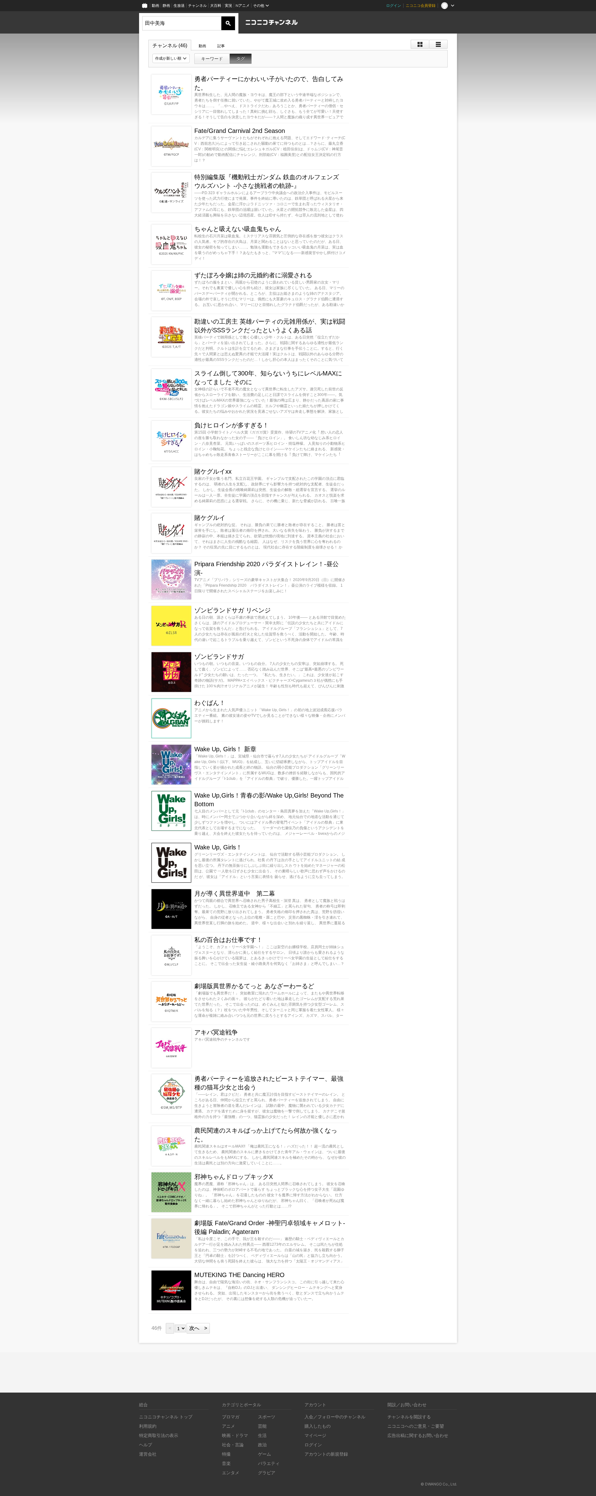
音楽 (226, 1463)
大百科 (215, 5)
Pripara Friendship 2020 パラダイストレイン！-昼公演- (266, 568)
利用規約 (147, 1426)
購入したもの (318, 1426)
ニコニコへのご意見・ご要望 (415, 1426)
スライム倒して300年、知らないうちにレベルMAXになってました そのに (268, 377)
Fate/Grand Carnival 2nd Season (239, 130)
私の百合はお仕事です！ (228, 939)
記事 (221, 46)
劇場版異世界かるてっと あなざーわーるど (254, 986)
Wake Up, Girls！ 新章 (225, 749)
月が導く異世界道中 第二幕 (234, 893)
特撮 (226, 1454)
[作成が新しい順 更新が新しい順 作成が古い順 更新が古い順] (171, 58)
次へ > (198, 1328)
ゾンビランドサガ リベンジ (232, 610)
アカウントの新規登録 (326, 1454)
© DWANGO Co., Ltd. (439, 1484)
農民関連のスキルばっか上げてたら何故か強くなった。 (265, 1135)
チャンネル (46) (169, 45)
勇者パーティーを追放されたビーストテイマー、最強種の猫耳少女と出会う (268, 1083)
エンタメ (230, 1472)
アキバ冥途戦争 (216, 1032)
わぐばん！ (209, 702)
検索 (228, 23)
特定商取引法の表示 (158, 1435)
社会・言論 (233, 1444)
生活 (262, 1435)
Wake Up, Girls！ (218, 847)
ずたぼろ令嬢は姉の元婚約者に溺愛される (253, 275)
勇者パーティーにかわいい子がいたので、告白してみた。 (268, 83)
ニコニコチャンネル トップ (165, 1416)
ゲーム (264, 1454)
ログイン (393, 5)
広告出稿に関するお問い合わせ (417, 1435)
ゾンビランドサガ (219, 656)
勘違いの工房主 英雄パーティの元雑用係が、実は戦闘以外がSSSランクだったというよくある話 (269, 326)
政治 (262, 1444)
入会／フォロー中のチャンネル (335, 1416)
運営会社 (147, 1454)
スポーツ (266, 1416)
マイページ (315, 1435)
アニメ (228, 1426)
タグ (240, 58)
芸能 (262, 1426)
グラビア (266, 1472)
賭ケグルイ (209, 517)
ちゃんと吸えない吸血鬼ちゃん (237, 228)
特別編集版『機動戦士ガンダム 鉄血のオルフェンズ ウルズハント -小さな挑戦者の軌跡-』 (266, 181)
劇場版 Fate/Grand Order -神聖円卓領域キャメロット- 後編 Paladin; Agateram (269, 1227)
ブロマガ (230, 1416)
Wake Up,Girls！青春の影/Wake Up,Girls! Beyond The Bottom (269, 799)
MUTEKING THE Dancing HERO (239, 1274)
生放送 (179, 5)
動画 (155, 5)
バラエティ (269, 1463)
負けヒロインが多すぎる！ (231, 425)
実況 (228, 5)
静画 (166, 5)
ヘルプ (145, 1444)
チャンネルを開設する (409, 1416)
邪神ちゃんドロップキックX (233, 1176)
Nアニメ (243, 5)
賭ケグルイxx (213, 471)
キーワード (212, 58)
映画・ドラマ (235, 1435)
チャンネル (197, 5)
